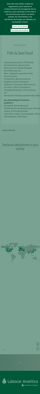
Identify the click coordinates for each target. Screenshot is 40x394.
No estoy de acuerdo (20, 30)
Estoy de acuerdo (20, 27)
